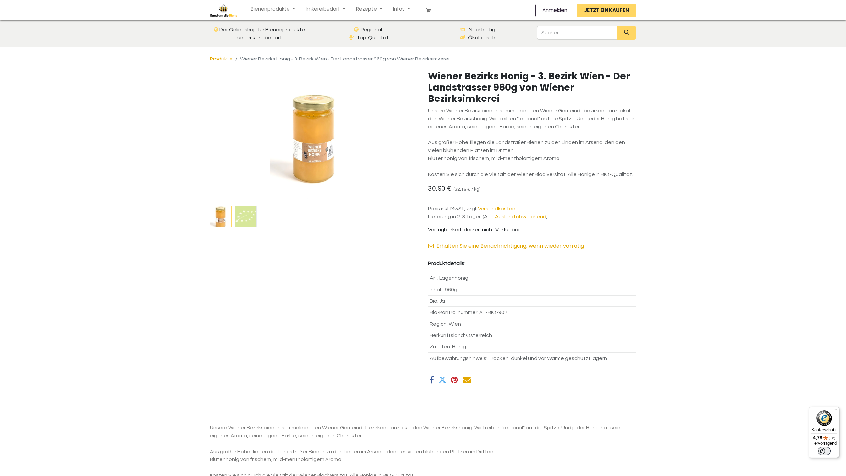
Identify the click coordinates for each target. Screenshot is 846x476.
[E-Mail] (467, 380)
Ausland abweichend (520, 216)
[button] (225, 136)
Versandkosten (496, 208)
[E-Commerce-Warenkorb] (431, 10)
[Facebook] (431, 380)
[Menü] (835, 411)
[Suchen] (626, 33)
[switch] (824, 451)
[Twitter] (442, 380)
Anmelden (554, 10)
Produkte (221, 58)
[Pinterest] (454, 380)
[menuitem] (273, 9)
